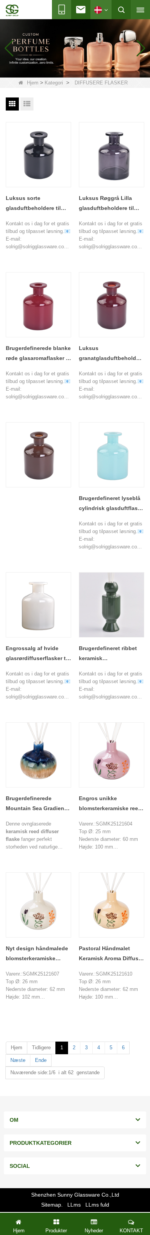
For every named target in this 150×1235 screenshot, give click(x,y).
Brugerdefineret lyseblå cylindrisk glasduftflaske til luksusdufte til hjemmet (111, 504)
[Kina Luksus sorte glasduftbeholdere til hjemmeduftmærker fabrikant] (38, 154)
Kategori (54, 83)
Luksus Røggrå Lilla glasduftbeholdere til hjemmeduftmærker (106, 204)
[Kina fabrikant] (38, 455)
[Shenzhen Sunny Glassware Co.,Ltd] (12, 10)
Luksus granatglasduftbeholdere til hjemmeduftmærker (111, 354)
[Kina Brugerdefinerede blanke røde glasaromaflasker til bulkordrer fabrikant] (38, 304)
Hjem (32, 83)
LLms (74, 1205)
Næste (17, 1060)
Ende (41, 1060)
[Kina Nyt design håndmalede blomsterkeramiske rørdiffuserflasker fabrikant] (38, 905)
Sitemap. (52, 1205)
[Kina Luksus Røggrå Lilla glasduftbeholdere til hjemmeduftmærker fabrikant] (111, 154)
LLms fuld (97, 1205)
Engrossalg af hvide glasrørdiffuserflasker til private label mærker (37, 654)
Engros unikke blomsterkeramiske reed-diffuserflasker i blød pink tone (111, 804)
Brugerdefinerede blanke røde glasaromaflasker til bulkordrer (38, 354)
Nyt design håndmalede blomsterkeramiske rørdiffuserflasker (37, 954)
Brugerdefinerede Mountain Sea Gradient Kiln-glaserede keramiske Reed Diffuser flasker (38, 804)
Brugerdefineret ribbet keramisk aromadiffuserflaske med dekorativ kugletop (111, 654)
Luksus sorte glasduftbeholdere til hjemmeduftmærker (33, 204)
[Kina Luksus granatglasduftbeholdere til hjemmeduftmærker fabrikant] (111, 304)
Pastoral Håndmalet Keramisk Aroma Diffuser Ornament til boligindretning (111, 954)
